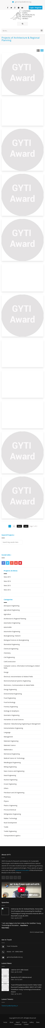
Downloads (18, 1024)
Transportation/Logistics (12, 836)
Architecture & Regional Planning (15, 619)
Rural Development (10, 823)
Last (26, 526)
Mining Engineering (10, 767)
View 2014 (7, 581)
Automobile (8, 627)
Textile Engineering (10, 831)
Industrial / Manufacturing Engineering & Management (22, 724)
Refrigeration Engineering (12, 814)
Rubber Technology (10, 818)
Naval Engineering (10, 775)
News (37, 1022)
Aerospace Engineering (11, 606)
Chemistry (7, 653)
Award (18, 1022)
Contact (26, 1024)
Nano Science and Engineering (14, 771)
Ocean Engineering (10, 784)
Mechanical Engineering (12, 754)
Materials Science (10, 745)
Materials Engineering (11, 741)
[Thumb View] (41, 51)
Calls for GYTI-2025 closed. (19, 970)
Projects (24, 1022)
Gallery (32, 1022)
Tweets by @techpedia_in (10, 1006)
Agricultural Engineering (12, 610)
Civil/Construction (10, 662)
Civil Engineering (9, 657)
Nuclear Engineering (10, 780)
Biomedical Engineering (12, 644)
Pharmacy (7, 797)
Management (8, 737)
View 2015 (7, 577)
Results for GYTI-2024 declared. (21, 977)
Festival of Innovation (22, 870)
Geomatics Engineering (11, 715)
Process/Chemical (10, 810)
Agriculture (7, 614)
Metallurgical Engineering (12, 762)
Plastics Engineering (10, 805)
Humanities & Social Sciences (14, 720)
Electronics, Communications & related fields (19, 685)
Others (6, 788)
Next (19, 526)
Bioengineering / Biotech (12, 636)
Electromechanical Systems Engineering (17, 681)
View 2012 (7, 590)
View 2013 (7, 585)
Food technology (9, 702)
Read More (25, 873)
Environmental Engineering (13, 694)
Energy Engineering (10, 689)
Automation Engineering (12, 623)
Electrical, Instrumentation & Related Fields (18, 677)
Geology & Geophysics (11, 711)
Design (6, 672)
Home (5, 1022)
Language (7, 732)
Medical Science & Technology (14, 758)
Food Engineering (10, 698)
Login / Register (36, 8)
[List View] (38, 51)
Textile (6, 827)
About (11, 1022)
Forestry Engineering (11, 707)
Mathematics (8, 750)
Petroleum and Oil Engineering (14, 793)
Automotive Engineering (12, 631)
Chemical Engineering (11, 649)
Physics (6, 801)
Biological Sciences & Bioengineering (16, 640)
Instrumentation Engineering (13, 728)
